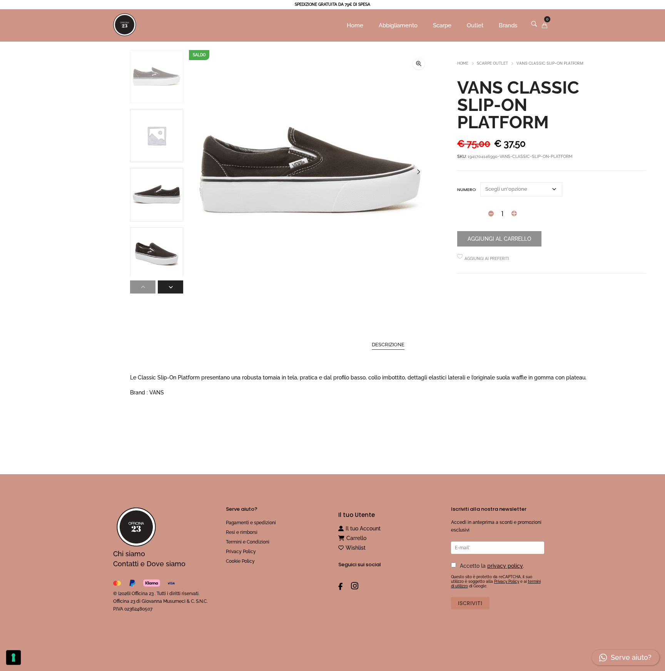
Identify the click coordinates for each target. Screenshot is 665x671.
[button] (418, 63)
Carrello (356, 538)
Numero (466, 189)
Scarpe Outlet (492, 63)
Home (462, 63)
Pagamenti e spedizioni (251, 522)
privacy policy (505, 566)
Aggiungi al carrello (499, 239)
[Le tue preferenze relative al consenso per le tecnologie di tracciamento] (13, 657)
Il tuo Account (363, 528)
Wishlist (356, 548)
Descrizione (388, 344)
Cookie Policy (240, 561)
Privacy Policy (241, 551)
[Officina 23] (124, 37)
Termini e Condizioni (247, 542)
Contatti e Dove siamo (149, 564)
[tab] (388, 345)
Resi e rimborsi (241, 532)
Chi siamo (129, 554)
